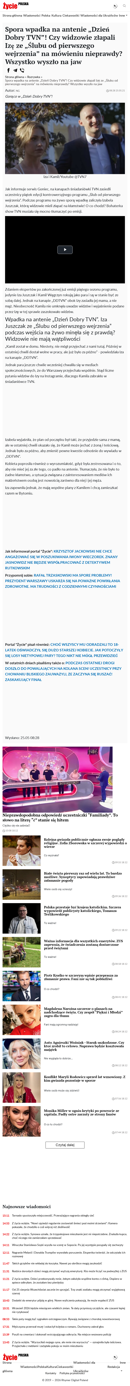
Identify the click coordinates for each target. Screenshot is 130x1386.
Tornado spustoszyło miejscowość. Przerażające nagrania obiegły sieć (53, 1215)
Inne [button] (122, 15)
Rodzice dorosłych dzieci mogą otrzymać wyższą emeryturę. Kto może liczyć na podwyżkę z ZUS (69, 1271)
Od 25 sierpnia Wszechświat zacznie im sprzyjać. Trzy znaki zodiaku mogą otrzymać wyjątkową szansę (68, 1291)
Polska (45, 15)
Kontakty (50, 1373)
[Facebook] (8, 70)
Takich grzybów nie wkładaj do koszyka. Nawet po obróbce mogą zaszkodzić (57, 1263)
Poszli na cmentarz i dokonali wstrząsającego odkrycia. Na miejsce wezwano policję (61, 1334)
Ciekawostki (70, 15)
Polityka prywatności (72, 1373)
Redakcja (113, 1367)
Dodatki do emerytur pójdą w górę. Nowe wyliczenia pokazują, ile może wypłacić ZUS (63, 1300)
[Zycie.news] (16, 5)
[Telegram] (15, 70)
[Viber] (22, 70)
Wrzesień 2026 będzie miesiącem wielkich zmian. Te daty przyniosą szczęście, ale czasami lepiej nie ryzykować (68, 1310)
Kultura (56, 15)
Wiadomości (31, 15)
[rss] (115, 6)
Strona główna (12, 15)
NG (18, 91)
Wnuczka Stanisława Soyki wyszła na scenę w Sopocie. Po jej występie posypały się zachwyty (67, 1245)
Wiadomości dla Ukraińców (99, 15)
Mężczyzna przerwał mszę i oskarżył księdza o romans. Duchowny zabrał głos (58, 1326)
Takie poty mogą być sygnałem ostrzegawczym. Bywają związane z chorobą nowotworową (66, 1319)
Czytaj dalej (65, 1145)
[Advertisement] (65, 410)
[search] (124, 6)
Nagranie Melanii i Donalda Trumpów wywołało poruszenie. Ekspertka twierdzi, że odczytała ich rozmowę (68, 1254)
